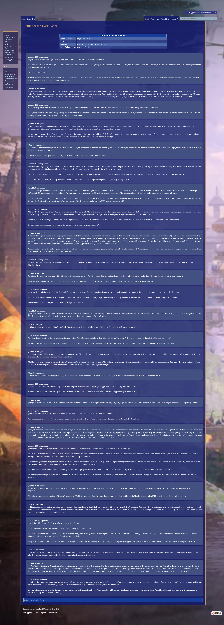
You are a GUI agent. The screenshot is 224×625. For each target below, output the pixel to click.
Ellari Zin (88, 47)
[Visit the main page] (11, 23)
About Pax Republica (40, 613)
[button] (175, 18)
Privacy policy (27, 613)
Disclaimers (53, 613)
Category (27, 600)
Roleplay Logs (38, 600)
